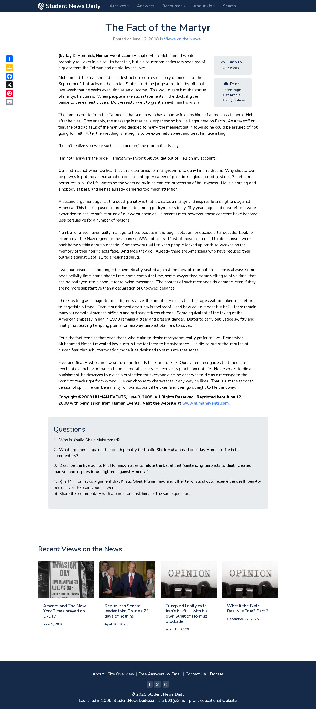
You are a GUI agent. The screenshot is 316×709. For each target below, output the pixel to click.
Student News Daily (72, 6)
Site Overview (121, 674)
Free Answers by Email (160, 674)
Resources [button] (172, 6)
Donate (217, 674)
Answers (145, 6)
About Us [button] (202, 6)
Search (229, 6)
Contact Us (196, 674)
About (98, 674)
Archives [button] (118, 6)
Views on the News (182, 39)
